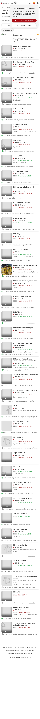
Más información (18, 43)
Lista (9, 25)
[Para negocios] (15, 2)
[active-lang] (34, 2)
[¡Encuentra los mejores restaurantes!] (7, 3)
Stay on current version (24, 25)
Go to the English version (24, 21)
